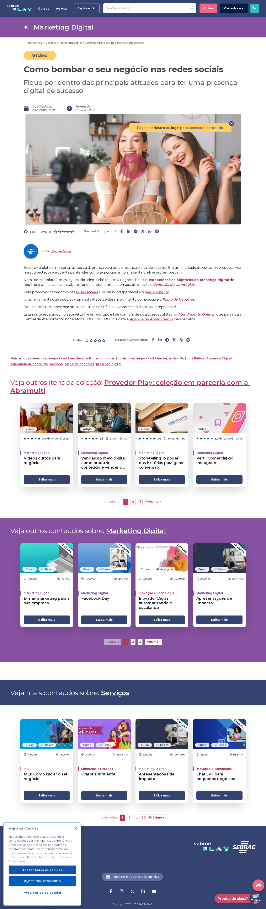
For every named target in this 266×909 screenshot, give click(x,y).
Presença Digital (219, 358)
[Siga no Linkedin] (143, 891)
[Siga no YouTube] (154, 891)
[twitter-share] (143, 231)
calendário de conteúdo (29, 364)
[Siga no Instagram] (121, 891)
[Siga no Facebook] (111, 891)
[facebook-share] (121, 231)
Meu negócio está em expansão (153, 358)
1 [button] (126, 501)
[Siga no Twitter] (132, 891)
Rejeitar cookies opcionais (42, 881)
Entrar (208, 8)
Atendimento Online (195, 314)
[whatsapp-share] (150, 231)
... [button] (136, 817)
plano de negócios (79, 364)
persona (56, 364)
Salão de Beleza (192, 358)
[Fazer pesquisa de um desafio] (192, 8)
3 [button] (140, 501)
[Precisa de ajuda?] (255, 898)
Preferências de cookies (42, 892)
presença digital (108, 364)
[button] (112, 502)
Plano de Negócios (178, 299)
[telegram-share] (136, 231)
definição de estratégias (173, 285)
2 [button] (133, 501)
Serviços (115, 693)
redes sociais (87, 292)
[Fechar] (75, 828)
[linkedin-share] (129, 231)
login (175, 128)
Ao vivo (61, 8)
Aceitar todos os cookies (42, 869)
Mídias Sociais (116, 358)
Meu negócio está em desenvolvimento (72, 358)
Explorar (84, 8)
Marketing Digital (136, 531)
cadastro (157, 128)
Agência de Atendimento (151, 319)
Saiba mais (46, 479)
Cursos (43, 8)
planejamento (157, 292)
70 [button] (144, 817)
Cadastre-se (234, 8)
